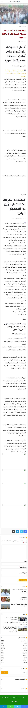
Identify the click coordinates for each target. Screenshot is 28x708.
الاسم (25, 561)
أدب (25, 643)
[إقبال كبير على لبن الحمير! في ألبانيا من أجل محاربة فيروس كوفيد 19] (22, 628)
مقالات (24, 662)
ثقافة (24, 657)
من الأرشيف (24, 597)
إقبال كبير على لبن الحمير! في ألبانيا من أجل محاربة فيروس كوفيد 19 (10, 628)
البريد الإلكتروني (23, 567)
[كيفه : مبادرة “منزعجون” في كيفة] (5, 606)
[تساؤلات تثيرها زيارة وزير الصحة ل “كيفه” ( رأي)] (5, 592)
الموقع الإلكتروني (23, 572)
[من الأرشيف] (5, 599)
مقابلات (24, 660)
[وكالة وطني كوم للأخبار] (14, 1)
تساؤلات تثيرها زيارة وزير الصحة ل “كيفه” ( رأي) (19, 590)
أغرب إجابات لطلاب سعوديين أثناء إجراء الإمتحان (15, 623)
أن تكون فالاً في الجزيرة (11, 618)
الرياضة (24, 652)
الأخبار (24, 648)
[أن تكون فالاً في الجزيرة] (22, 619)
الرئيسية (23, 26)
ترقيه (24, 655)
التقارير (19, 26)
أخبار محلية (23, 640)
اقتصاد (24, 645)
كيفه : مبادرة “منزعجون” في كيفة (19, 604)
